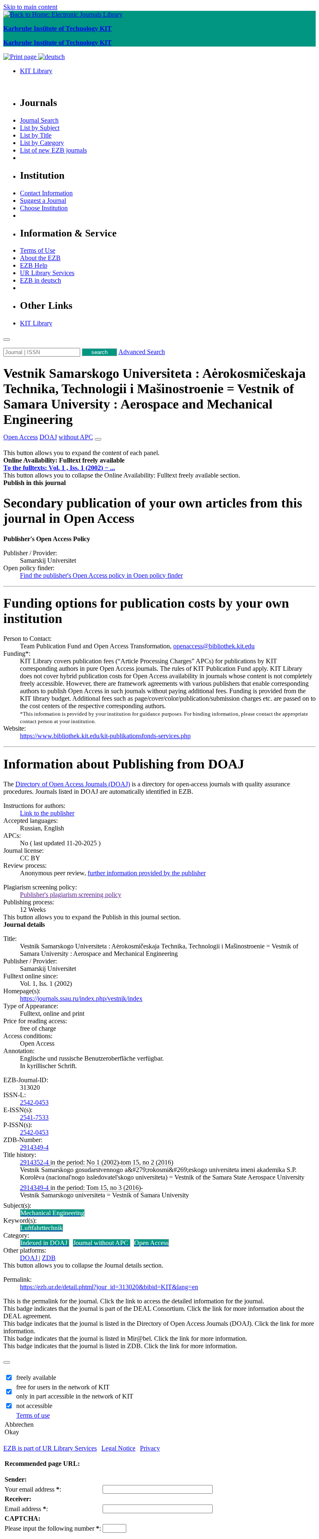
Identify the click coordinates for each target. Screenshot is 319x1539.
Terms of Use (37, 250)
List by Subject (39, 127)
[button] (64, 460)
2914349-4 (34, 1147)
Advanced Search (141, 351)
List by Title (36, 135)
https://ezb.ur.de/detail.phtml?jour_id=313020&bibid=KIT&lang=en (109, 1286)
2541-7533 (34, 1117)
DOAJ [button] (48, 437)
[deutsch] (51, 56)
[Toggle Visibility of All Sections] (98, 439)
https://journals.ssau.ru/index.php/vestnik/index (81, 998)
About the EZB (40, 257)
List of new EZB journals (53, 150)
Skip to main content (30, 6)
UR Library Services (47, 272)
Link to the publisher (47, 813)
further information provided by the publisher (147, 873)
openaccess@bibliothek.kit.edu (214, 646)
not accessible (34, 1405)
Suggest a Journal (43, 200)
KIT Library (36, 70)
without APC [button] (76, 437)
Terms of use (33, 1415)
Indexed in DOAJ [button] (44, 1242)
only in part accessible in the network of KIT (74, 1396)
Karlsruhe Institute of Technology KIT (57, 28)
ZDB (49, 1257)
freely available (36, 1377)
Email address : (26, 1508)
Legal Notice (118, 1448)
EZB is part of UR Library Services (50, 1448)
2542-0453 (34, 1102)
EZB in (40, 280)
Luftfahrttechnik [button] (41, 1227)
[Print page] (20, 56)
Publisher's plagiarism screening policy (70, 894)
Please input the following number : (53, 1528)
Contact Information (46, 193)
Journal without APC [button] (101, 1242)
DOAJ (29, 1257)
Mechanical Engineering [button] (52, 1212)
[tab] (159, 460)
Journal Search (39, 120)
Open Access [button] (20, 437)
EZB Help (33, 265)
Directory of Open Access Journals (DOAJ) (72, 784)
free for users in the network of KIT (63, 1387)
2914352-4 (35, 1162)
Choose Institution (44, 208)
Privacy (150, 1448)
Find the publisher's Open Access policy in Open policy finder (101, 575)
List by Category (42, 142)
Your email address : (33, 1489)
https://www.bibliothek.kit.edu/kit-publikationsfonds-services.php (105, 735)
